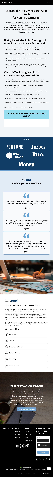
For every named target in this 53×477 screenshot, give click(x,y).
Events (27, 428)
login (26, 437)
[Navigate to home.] (7, 2)
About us (17, 431)
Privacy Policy (9, 469)
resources (28, 434)
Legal (27, 469)
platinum (17, 434)
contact (17, 437)
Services (17, 428)
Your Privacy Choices (19, 469)
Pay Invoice (44, 469)
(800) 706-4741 (28, 440)
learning (27, 431)
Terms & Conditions (35, 469)
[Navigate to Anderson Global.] (26, 467)
